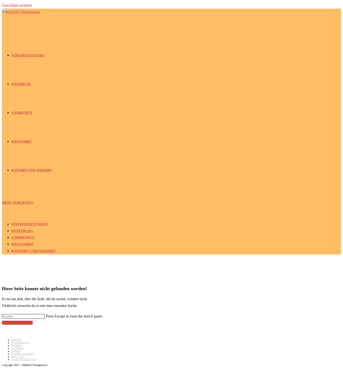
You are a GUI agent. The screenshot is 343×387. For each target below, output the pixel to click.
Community (23, 237)
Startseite (16, 339)
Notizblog (22, 231)
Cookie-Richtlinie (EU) (24, 359)
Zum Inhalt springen (17, 5)
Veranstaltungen (29, 224)
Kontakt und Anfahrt (33, 251)
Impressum (17, 356)
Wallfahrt (22, 244)
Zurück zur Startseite (17, 323)
